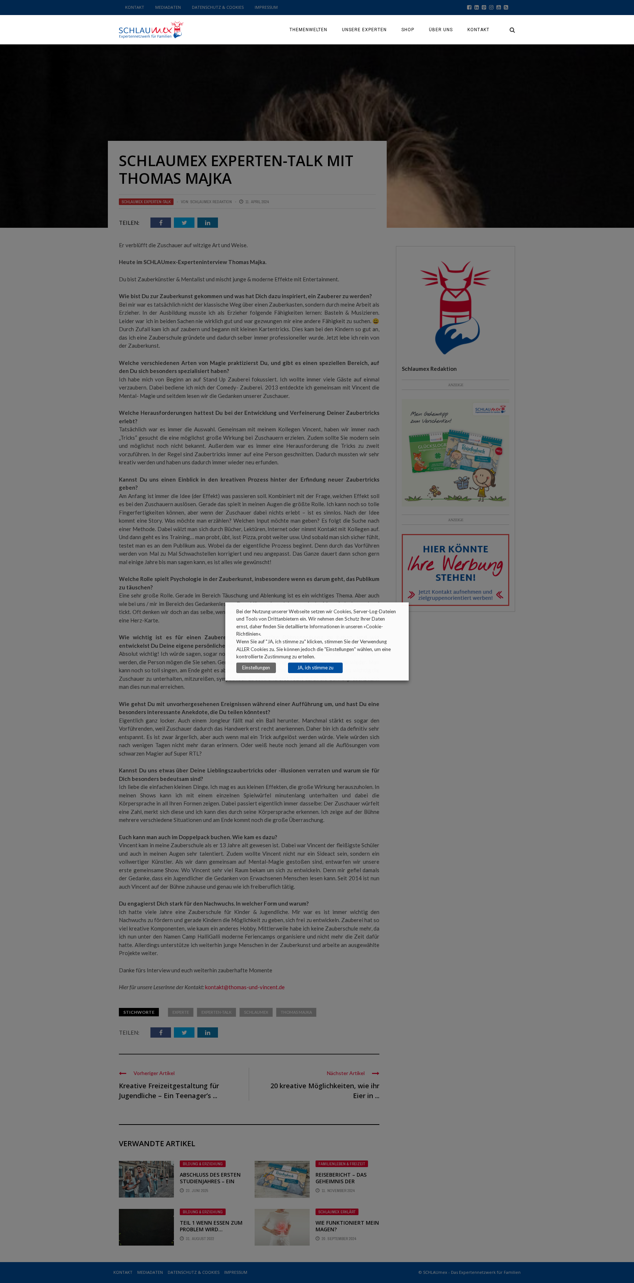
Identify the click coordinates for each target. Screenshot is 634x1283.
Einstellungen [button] (256, 668)
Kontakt (478, 29)
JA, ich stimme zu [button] (315, 668)
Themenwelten (308, 29)
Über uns (441, 29)
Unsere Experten (364, 29)
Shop (407, 29)
